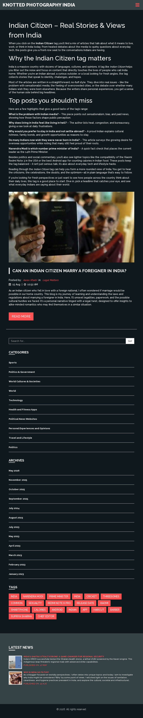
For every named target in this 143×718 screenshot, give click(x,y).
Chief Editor (46, 616)
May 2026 (14, 470)
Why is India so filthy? (36, 672)
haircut (98, 609)
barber (114, 609)
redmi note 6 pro (59, 603)
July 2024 (14, 508)
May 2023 (14, 536)
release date (85, 603)
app (85, 609)
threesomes (111, 596)
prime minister (58, 596)
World (12, 391)
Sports (13, 362)
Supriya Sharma (21, 616)
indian (73, 609)
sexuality (35, 603)
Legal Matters (50, 280)
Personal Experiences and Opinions (29, 428)
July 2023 (14, 527)
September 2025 (18, 498)
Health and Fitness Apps (23, 409)
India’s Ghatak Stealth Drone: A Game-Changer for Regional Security (64, 657)
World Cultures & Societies (24, 381)
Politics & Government (22, 372)
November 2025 (18, 480)
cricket (91, 596)
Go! (130, 341)
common (16, 603)
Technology (16, 400)
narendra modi (33, 596)
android (57, 609)
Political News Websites (23, 419)
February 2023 (17, 564)
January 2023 (16, 574)
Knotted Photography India (39, 5)
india (14, 596)
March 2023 (15, 555)
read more (21, 316)
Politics (13, 447)
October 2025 (17, 489)
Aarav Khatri (30, 280)
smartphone (19, 609)
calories (40, 609)
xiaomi (104, 603)
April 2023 (14, 545)
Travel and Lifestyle (20, 438)
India (77, 596)
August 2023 (16, 517)
